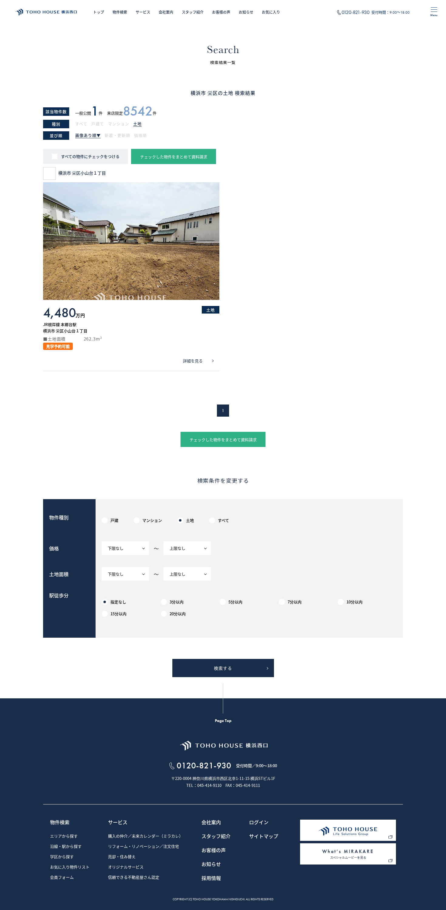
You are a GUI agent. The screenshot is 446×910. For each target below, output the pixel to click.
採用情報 (211, 878)
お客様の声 (221, 12)
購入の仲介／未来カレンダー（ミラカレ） (145, 836)
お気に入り (271, 12)
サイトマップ (263, 837)
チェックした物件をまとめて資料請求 (173, 157)
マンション (118, 124)
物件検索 (120, 12)
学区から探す (62, 857)
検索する (223, 668)
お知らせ (246, 12)
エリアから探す (64, 836)
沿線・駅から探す (66, 846)
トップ (98, 12)
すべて (81, 124)
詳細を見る (193, 361)
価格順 (140, 135)
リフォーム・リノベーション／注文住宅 (143, 846)
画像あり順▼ (88, 135)
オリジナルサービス (126, 867)
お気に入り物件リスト (70, 867)
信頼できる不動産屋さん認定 (133, 877)
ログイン (259, 823)
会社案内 (166, 12)
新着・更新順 (117, 135)
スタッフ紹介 (193, 12)
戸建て (97, 124)
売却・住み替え (122, 857)
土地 (137, 124)
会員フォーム (62, 877)
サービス (143, 12)
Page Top (223, 720)
